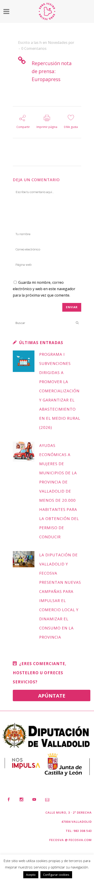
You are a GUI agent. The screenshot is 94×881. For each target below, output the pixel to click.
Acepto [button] (31, 875)
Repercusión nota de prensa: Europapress (52, 71)
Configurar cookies (56, 875)
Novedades (58, 42)
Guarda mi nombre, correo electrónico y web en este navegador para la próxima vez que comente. (44, 289)
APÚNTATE (51, 695)
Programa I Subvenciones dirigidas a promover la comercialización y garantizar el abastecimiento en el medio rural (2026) (59, 391)
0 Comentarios (34, 48)
